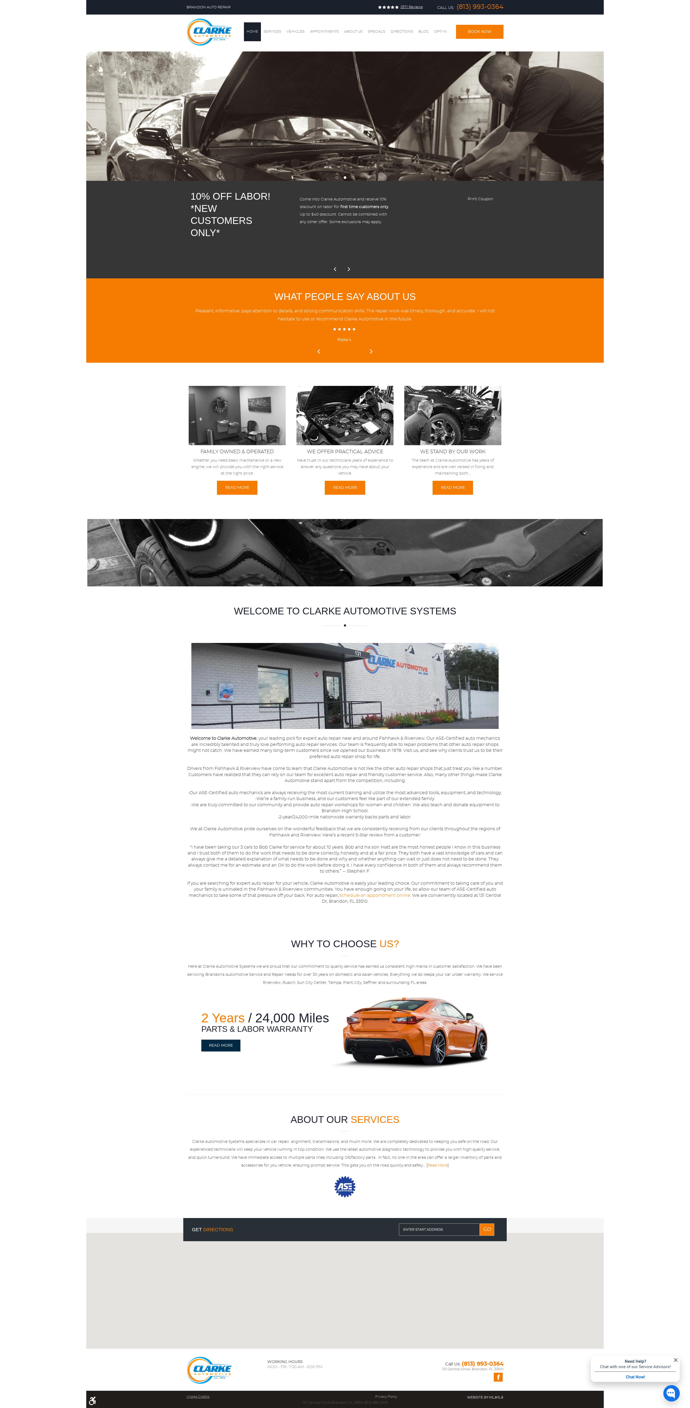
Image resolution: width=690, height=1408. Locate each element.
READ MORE (221, 1045)
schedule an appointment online (375, 895)
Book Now (480, 32)
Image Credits (198, 1396)
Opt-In (440, 31)
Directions (402, 31)
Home (252, 31)
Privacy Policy (386, 1396)
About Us (353, 31)
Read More (237, 488)
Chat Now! (635, 1376)
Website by (485, 1397)
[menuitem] (252, 31)
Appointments (324, 31)
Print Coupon (480, 199)
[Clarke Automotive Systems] (209, 32)
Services (272, 31)
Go (487, 1229)
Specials (376, 31)
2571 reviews (412, 7)
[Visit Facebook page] (498, 1377)
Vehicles (296, 31)
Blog (423, 31)
